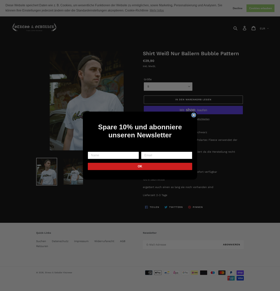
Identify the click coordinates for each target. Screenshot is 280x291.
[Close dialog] (194, 115)
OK (140, 166)
